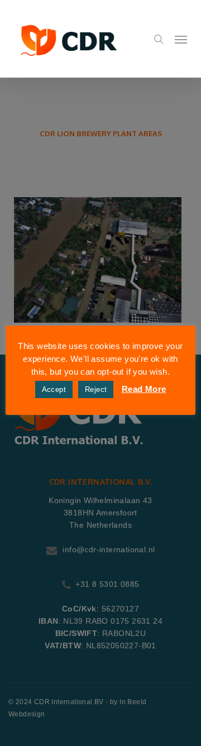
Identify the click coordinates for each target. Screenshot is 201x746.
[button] (181, 39)
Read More (144, 389)
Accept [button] (54, 389)
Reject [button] (96, 389)
